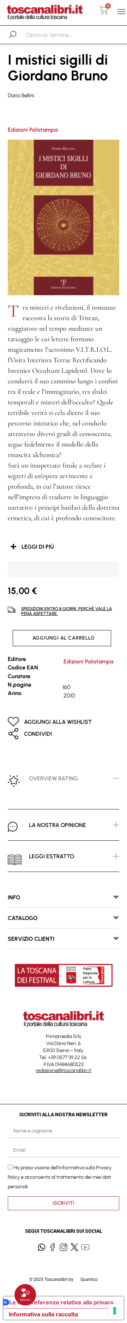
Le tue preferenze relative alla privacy (61, 1302)
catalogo (22, 918)
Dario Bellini (21, 95)
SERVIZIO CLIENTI (31, 938)
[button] (121, 12)
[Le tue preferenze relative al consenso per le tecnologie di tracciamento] (114, 1310)
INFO (14, 897)
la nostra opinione (57, 825)
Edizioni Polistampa (33, 129)
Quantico (89, 1279)
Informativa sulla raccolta (43, 1314)
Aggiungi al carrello (63, 638)
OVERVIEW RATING (53, 778)
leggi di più (38, 546)
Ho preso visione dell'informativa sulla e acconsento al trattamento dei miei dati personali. (59, 1177)
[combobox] (63, 34)
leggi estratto (51, 856)
